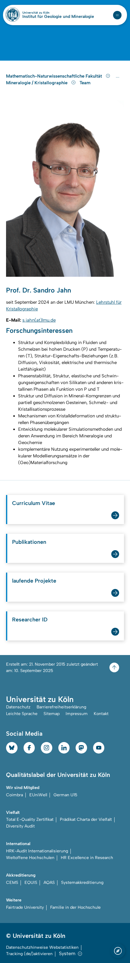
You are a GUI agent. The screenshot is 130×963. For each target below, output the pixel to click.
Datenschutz (18, 707)
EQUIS (30, 882)
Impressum (77, 713)
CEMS (12, 882)
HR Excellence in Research (87, 857)
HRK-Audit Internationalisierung (37, 851)
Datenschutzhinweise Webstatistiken (42, 947)
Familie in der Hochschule (75, 907)
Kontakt (101, 713)
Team (85, 82)
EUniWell (38, 794)
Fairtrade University (25, 907)
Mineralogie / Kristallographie (37, 82)
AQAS (49, 882)
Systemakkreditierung (82, 882)
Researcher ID (29, 619)
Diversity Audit (20, 826)
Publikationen (29, 542)
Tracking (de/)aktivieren (29, 953)
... (118, 76)
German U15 (65, 794)
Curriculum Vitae (33, 503)
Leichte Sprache (21, 713)
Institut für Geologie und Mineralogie (58, 16)
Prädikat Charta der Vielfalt (86, 819)
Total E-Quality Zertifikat (30, 819)
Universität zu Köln (46, 12)
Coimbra (14, 794)
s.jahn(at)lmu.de (39, 320)
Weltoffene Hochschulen (30, 857)
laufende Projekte (34, 580)
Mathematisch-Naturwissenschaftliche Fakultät (54, 76)
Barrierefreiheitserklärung (61, 707)
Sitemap (52, 713)
